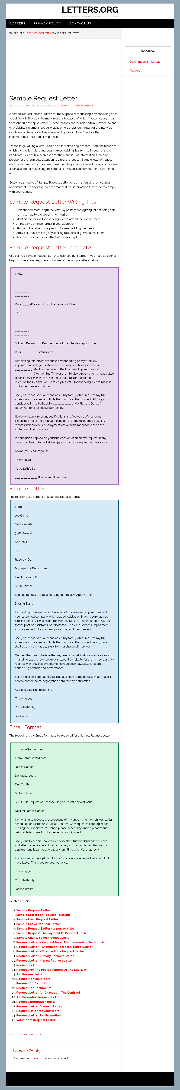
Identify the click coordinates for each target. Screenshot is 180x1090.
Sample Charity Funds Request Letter (43, 937)
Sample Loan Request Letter (37, 919)
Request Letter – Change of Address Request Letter (54, 947)
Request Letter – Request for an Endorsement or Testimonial (60, 942)
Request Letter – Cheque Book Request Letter (50, 951)
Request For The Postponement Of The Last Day (51, 969)
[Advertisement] (63, 65)
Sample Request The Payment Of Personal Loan (51, 933)
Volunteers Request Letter (35, 1020)
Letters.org (90, 10)
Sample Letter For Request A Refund (43, 915)
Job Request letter (30, 974)
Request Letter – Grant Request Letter (44, 960)
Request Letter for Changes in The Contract (48, 992)
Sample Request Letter (33, 910)
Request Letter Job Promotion (38, 1015)
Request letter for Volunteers (37, 1011)
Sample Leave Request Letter (38, 924)
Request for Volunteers (33, 979)
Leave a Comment (83, 106)
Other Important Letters (144, 61)
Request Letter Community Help (39, 1006)
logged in (36, 1058)
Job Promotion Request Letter (38, 997)
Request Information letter (36, 1001)
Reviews (134, 70)
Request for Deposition (33, 983)
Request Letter (27, 965)
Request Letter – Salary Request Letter (45, 956)
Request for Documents (33, 988)
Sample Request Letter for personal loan (46, 928)
